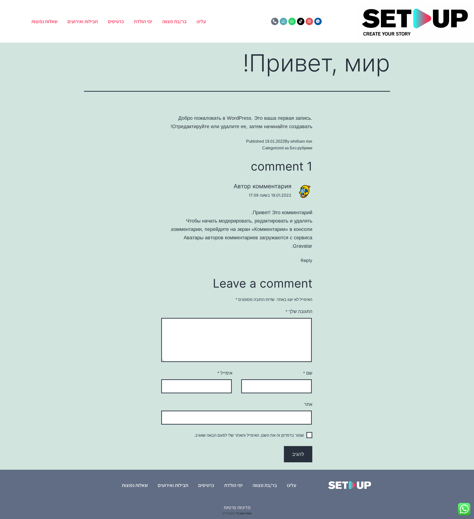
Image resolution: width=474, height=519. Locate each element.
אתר (308, 404)
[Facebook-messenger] (318, 21)
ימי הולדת (143, 21)
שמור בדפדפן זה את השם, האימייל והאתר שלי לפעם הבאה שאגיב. (249, 435)
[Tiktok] (300, 21)
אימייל (224, 373)
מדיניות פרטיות (237, 507)
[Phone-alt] (274, 21)
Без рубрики (301, 148)
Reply (306, 260)
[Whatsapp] (292, 21)
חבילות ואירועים (82, 21)
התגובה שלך (299, 311)
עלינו (201, 21)
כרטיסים (116, 21)
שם (307, 373)
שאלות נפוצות (44, 21)
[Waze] (283, 21)
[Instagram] (309, 21)
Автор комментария (262, 186)
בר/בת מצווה (174, 21)
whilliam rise (301, 141)
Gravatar (302, 246)
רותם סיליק (228, 513)
